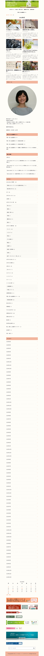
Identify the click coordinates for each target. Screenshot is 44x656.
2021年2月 (8, 523)
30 (35, 591)
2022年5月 (8, 472)
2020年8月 (8, 543)
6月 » (10, 594)
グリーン (8, 279)
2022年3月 (8, 479)
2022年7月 (8, 466)
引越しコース (10, 289)
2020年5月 (8, 553)
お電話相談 (10, 286)
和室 (8, 235)
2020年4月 (8, 556)
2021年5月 (8, 513)
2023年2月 (8, 442)
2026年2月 (8, 355)
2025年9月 (8, 371)
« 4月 (7, 594)
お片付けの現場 (10, 262)
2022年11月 (8, 452)
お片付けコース (11, 9)
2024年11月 (8, 405)
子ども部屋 (10, 239)
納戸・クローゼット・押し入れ (14, 256)
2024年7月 (8, 419)
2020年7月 (8, 546)
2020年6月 (8, 550)
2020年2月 (8, 563)
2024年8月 (8, 415)
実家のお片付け (10, 316)
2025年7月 (8, 378)
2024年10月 (8, 408)
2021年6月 (8, 509)
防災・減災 (9, 333)
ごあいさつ (9, 269)
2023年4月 (8, 435)
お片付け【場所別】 (11, 225)
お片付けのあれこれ (11, 259)
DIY (8, 192)
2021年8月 (8, 503)
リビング (9, 232)
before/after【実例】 (11, 182)
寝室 (8, 242)
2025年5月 (8, 385)
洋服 (8, 215)
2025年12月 (8, 361)
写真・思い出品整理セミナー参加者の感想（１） (16, 140)
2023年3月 (8, 439)
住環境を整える (10, 293)
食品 (8, 222)
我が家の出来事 (10, 323)
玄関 (8, 252)
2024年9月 (8, 412)
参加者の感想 (10, 299)
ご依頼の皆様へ (32, 9)
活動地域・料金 (26, 9)
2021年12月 (8, 489)
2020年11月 (8, 533)
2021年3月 (8, 519)
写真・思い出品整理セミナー (22, 12)
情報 (8, 209)
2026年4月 (8, 348)
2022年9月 (8, 459)
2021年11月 (8, 493)
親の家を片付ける (11, 188)
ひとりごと (9, 272)
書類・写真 (10, 212)
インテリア (9, 276)
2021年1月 (8, 526)
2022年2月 (8, 482)
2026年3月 (8, 351)
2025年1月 (8, 398)
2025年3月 (8, 392)
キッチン (9, 229)
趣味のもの (10, 219)
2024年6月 (8, 422)
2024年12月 (8, 402)
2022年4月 (8, 476)
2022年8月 (8, 462)
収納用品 (8, 306)
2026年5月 (8, 345)
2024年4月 (8, 429)
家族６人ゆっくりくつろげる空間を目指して (16, 185)
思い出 (9, 205)
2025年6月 (8, 382)
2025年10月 (8, 368)
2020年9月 (8, 540)
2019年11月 (8, 573)
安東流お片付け (10, 313)
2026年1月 (8, 358)
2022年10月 (8, 456)
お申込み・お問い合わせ (19, 9)
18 (12, 589)
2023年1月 (8, 445)
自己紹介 (8, 330)
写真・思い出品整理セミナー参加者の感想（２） (16, 144)
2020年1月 (8, 567)
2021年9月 (8, 499)
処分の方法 (9, 303)
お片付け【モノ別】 (11, 202)
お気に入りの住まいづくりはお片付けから (21, 653)
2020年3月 (8, 560)
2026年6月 (8, 341)
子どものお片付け (10, 309)
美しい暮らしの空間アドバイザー (13, 326)
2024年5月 (8, 425)
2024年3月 (8, 432)
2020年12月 (8, 530)
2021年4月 (8, 516)
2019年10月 (8, 577)
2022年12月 (8, 449)
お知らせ (9, 266)
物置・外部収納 (10, 249)
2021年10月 (8, 496)
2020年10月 (8, 536)
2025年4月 (8, 388)
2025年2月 (8, 395)
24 (8, 591)
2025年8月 (8, 375)
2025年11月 (8, 365)
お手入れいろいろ (10, 195)
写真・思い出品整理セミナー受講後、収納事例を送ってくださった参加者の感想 (21, 148)
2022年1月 (8, 486)
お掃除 (8, 198)
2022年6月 (8, 469)
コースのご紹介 (10, 283)
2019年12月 (8, 570)
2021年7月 (8, 506)
